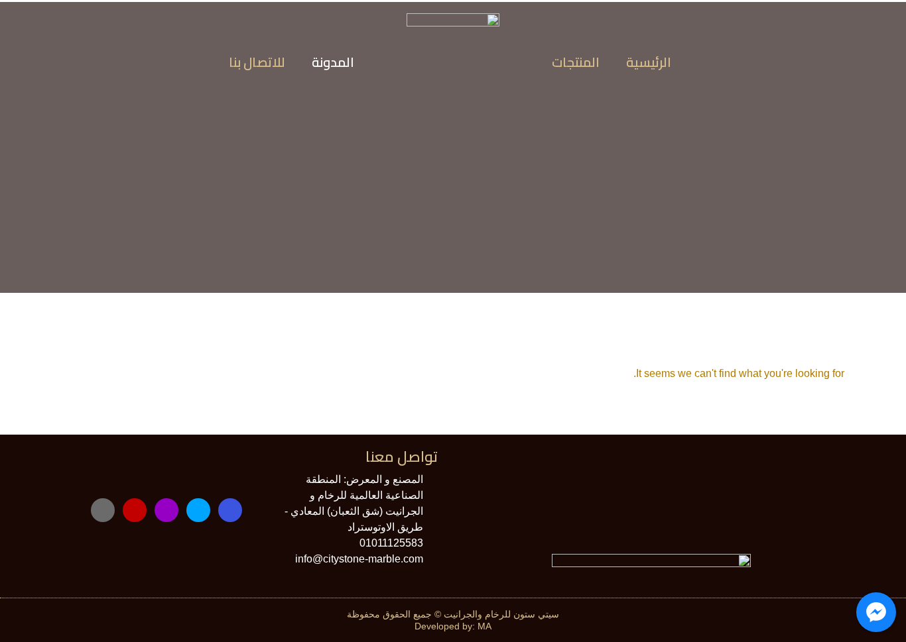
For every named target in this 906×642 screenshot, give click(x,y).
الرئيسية (648, 62)
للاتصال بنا (257, 62)
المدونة (333, 62)
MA (484, 626)
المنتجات (576, 62)
